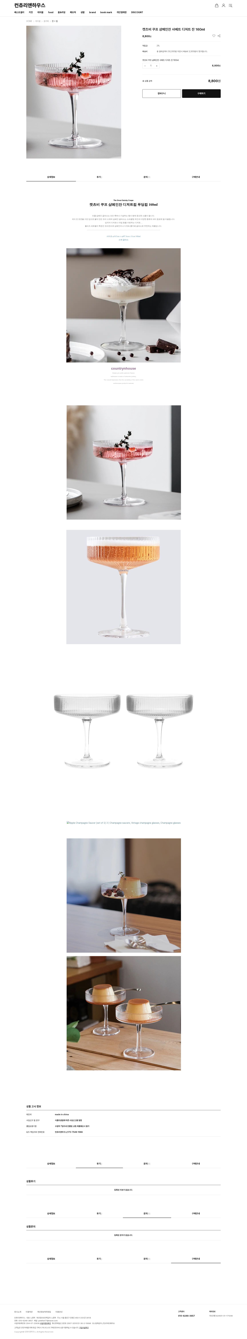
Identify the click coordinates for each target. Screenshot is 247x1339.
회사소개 (17, 1312)
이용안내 (58, 1312)
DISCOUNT (137, 12)
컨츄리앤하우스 (29, 5)
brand (92, 12)
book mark (106, 12)
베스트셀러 (19, 12)
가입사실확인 (84, 1328)
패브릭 (73, 12)
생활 (83, 12)
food (50, 12)
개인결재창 (122, 12)
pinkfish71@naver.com (48, 1321)
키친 (31, 12)
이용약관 (29, 1312)
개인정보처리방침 (44, 1312)
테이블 (40, 12)
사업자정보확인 (45, 1323)
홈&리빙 (61, 12)
